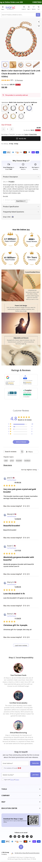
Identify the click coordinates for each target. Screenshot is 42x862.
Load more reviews (21, 645)
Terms (12, 779)
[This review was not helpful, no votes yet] (27, 506)
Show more (7, 465)
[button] (5, 108)
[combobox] (19, 15)
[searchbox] (12, 451)
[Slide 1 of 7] (5, 64)
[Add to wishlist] (39, 26)
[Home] (12, 8)
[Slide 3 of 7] (20, 64)
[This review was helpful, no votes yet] (24, 538)
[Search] (38, 15)
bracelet (19, 461)
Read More (20, 201)
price (12, 461)
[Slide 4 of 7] (28, 64)
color (6, 461)
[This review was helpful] (24, 506)
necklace (27, 461)
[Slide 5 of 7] (36, 64)
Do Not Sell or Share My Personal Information (27, 853)
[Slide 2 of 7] (12, 64)
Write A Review (21, 442)
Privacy (17, 779)
